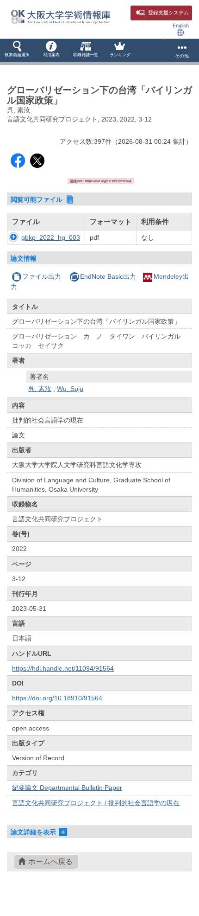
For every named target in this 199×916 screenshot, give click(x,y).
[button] (17, 50)
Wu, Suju (70, 388)
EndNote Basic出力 (108, 276)
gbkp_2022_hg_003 (50, 237)
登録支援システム (168, 12)
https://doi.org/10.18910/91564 (57, 698)
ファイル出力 (41, 276)
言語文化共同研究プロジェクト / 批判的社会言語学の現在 (96, 803)
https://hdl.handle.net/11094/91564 (63, 668)
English (181, 25)
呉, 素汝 (39, 388)
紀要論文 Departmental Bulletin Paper (67, 787)
